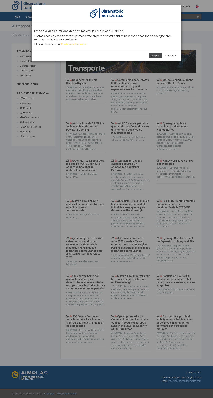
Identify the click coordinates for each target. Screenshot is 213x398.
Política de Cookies (73, 44)
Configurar (171, 55)
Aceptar (155, 55)
